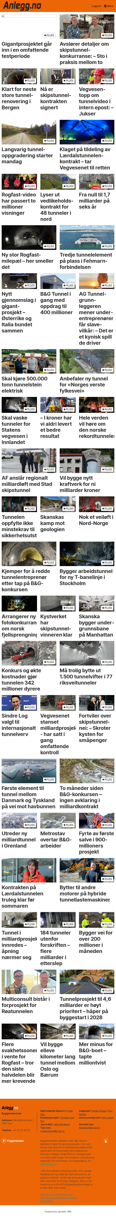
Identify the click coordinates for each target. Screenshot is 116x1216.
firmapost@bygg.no (89, 1127)
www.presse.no (48, 1164)
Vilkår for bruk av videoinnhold (56, 1194)
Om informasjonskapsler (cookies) (58, 1197)
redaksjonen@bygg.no (52, 1131)
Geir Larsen (108, 1117)
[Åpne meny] (108, 6)
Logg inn (96, 5)
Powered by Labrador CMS (58, 1211)
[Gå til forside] (22, 6)
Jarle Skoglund (61, 1124)
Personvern (46, 1201)
